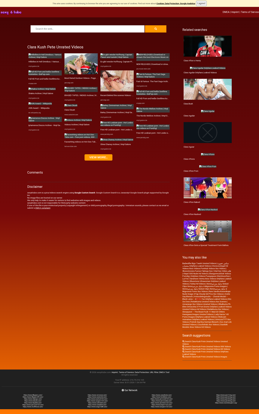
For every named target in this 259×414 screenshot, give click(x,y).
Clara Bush (188, 103)
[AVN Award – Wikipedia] (40, 103)
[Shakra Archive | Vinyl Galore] (42, 89)
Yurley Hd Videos (197, 283)
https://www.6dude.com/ (33, 401)
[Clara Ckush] (70, 105)
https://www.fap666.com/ (33, 403)
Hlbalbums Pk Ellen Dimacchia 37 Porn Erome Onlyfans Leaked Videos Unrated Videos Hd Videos (207, 306)
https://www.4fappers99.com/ (33, 397)
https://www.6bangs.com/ (33, 399)
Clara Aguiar (189, 147)
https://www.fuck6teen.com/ (161, 397)
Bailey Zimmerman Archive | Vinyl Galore (117, 112)
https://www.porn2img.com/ (226, 397)
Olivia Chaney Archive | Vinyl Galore (115, 144)
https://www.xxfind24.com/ (97, 403)
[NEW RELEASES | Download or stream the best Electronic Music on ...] (153, 59)
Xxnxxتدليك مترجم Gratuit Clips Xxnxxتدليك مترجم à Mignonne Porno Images (205, 285)
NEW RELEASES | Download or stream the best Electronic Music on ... (166, 64)
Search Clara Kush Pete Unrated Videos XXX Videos (207, 346)
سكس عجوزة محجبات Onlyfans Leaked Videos (205, 264)
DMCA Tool (164, 372)
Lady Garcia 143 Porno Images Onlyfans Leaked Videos (205, 315)
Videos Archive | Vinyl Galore (76, 124)
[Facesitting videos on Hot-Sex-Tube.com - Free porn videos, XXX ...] (81, 137)
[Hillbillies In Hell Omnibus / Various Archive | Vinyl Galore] (45, 57)
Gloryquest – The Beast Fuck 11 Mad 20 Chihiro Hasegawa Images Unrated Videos (203, 313)
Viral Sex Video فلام (222, 271)
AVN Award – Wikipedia (38, 108)
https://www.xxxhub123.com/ (97, 399)
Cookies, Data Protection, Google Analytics (175, 3)
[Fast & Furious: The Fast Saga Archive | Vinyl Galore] (153, 76)
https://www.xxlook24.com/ (97, 405)
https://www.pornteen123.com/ (162, 403)
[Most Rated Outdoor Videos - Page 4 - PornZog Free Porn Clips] (81, 73)
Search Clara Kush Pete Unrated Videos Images (205, 356)
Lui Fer (185, 278)
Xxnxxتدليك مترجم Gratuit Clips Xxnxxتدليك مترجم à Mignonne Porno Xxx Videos (204, 290)
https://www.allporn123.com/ (162, 405)
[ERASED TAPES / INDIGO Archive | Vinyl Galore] (81, 90)
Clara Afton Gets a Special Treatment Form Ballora (206, 245)
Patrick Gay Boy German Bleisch (204, 322)
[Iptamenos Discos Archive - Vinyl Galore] (45, 120)
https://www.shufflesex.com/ (33, 407)
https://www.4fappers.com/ (33, 395)
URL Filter (154, 372)
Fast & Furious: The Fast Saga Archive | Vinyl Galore (159, 81)
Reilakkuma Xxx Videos (217, 309)
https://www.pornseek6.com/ (162, 401)
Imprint (235, 11)
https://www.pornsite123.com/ (33, 405)
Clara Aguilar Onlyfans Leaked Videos (200, 72)
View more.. (98, 157)
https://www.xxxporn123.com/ (97, 401)
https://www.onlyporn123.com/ (161, 407)
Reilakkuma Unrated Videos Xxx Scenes (208, 301)
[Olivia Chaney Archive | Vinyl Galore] (116, 139)
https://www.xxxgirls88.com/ (97, 407)
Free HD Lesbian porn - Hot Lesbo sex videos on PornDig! (126, 129)
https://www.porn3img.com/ (226, 399)
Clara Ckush (69, 110)
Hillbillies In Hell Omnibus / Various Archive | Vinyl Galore (53, 61)
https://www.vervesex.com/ (97, 395)
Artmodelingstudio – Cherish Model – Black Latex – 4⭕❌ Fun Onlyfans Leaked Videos (205, 297)
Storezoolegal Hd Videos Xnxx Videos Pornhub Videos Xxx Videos (205, 267)
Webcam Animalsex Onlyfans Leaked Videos (204, 318)
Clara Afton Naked (192, 202)
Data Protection (142, 372)
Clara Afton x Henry (192, 60)
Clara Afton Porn (191, 171)
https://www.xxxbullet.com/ (97, 397)
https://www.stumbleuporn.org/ (226, 403)
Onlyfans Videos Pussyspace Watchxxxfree (210, 276)
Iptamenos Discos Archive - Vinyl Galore (46, 125)
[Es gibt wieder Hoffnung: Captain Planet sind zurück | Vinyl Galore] (117, 57)
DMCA (226, 11)
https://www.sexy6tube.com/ (162, 395)
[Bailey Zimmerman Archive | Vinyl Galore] (117, 108)
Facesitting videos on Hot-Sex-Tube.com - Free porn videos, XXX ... (94, 141)
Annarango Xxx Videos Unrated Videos (199, 304)
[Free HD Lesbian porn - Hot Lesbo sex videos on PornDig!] (117, 125)
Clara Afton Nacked (192, 214)
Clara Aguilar (189, 115)
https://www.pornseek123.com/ (162, 399)
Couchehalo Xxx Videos (208, 324)
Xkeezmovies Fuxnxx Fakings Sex (197, 271)
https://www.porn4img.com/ (226, 401)
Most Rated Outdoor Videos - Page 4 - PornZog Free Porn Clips (92, 78)
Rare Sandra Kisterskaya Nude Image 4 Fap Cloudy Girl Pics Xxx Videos (206, 292)
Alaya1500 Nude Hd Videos (195, 273)
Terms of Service (250, 11)
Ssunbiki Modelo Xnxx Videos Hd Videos (205, 325)
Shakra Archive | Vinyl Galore (40, 93)
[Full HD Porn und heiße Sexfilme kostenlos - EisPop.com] (45, 74)
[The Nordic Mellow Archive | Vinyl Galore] (153, 111)
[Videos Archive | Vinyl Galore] (78, 120)
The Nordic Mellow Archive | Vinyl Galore (154, 115)
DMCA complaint (42, 208)
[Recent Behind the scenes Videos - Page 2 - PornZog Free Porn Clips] (117, 90)
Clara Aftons (189, 159)
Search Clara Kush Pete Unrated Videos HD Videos (207, 349)
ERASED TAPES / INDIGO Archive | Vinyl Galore (84, 95)
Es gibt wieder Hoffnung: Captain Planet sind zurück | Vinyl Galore (129, 61)
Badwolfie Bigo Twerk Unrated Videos (199, 263)
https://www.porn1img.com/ (226, 395)
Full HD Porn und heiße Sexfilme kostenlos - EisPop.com (53, 79)
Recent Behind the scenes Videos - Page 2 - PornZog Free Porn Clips (131, 95)
